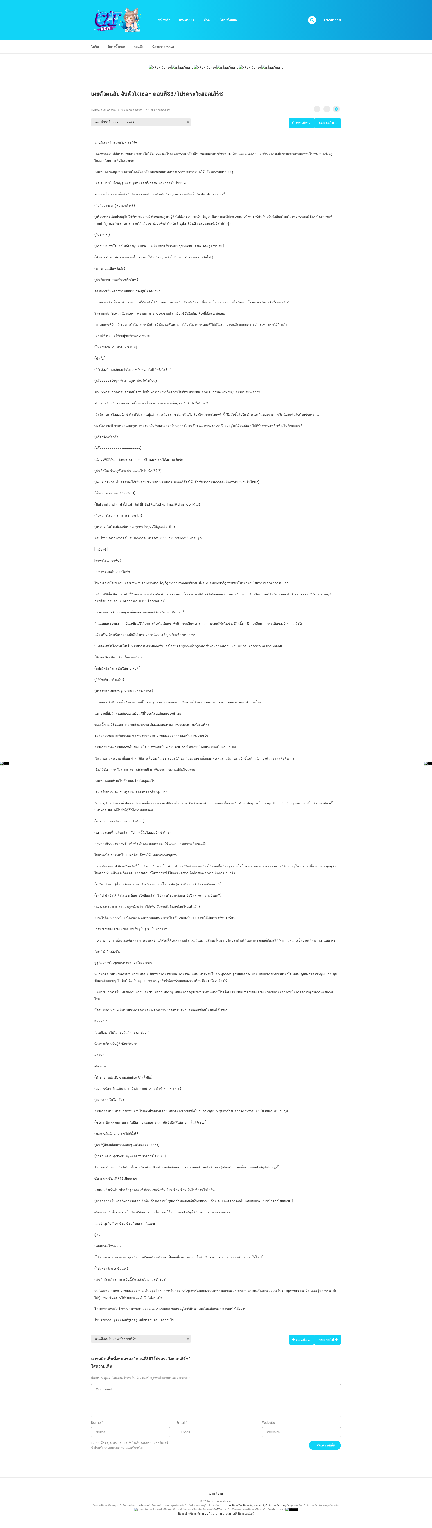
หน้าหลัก (164, 20)
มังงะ (207, 20)
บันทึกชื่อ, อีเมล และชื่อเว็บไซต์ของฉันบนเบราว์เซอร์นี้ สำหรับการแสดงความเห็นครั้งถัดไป (129, 1445)
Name (96, 1422)
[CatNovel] (117, 20)
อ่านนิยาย (216, 1493)
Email (181, 1422)
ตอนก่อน (303, 123)
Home (95, 110)
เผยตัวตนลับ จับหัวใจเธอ (117, 110)
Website (268, 1422)
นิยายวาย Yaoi (163, 46)
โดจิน (95, 46)
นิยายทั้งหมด (228, 20)
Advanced (332, 20)
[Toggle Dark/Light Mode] (336, 109)
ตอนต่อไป (326, 123)
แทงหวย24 (187, 20)
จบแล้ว (139, 46)
